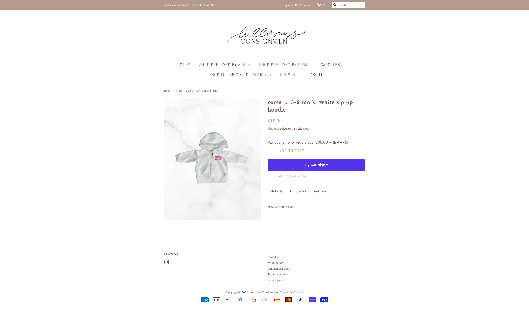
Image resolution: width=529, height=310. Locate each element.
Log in (286, 5)
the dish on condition (308, 191)
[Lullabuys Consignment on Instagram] (166, 263)
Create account (303, 5)
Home (167, 91)
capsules (331, 64)
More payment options (292, 176)
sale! (185, 64)
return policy (275, 263)
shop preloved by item (284, 64)
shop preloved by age (223, 64)
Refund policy (276, 280)
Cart (324, 5)
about (317, 74)
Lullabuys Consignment (264, 292)
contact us (273, 257)
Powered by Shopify (291, 292)
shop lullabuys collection (238, 74)
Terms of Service (277, 274)
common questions (279, 268)
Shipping (273, 129)
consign (289, 74)
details (276, 191)
